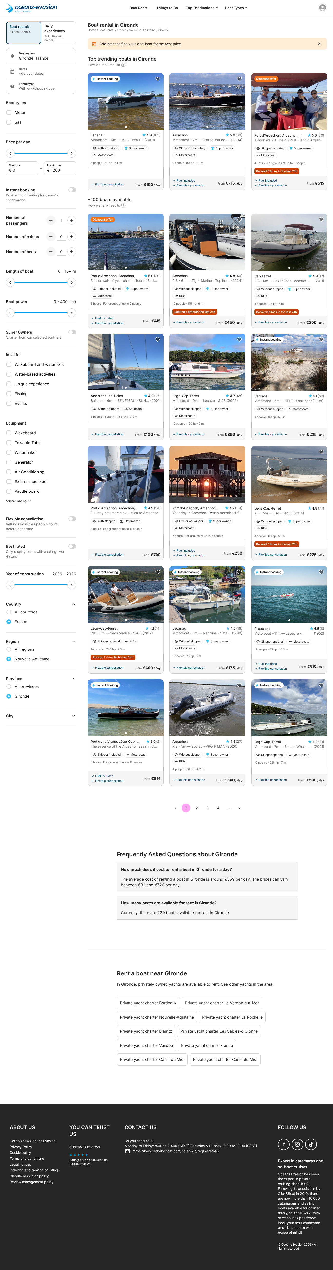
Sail (18, 122)
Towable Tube (27, 442)
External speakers (31, 481)
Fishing (21, 393)
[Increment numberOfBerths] (71, 251)
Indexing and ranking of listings (35, 1170)
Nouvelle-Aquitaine (142, 30)
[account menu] (322, 7)
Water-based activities (35, 374)
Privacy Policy (21, 1147)
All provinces (27, 686)
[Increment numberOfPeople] (71, 220)
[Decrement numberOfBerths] (51, 251)
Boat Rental (139, 8)
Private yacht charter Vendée (146, 1045)
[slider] (10, 153)
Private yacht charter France (207, 1045)
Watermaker (26, 452)
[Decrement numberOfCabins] (51, 236)
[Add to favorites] (158, 79)
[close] (319, 44)
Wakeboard (25, 432)
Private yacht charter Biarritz (146, 1031)
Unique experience (32, 383)
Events (21, 403)
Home (92, 30)
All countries (26, 612)
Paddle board (27, 491)
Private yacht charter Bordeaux (148, 1003)
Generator (24, 462)
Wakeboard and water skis (39, 364)
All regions (24, 649)
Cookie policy (20, 1152)
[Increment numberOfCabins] (71, 236)
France (122, 30)
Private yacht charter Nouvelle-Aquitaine (157, 1017)
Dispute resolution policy (29, 1176)
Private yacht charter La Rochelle (232, 1017)
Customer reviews (84, 1147)
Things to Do (167, 8)
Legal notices (20, 1164)
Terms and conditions (27, 1158)
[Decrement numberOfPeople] (51, 220)
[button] (126, 127)
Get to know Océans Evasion (32, 1141)
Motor (20, 112)
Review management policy (32, 1182)
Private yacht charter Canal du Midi (152, 1059)
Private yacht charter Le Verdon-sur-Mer (222, 1003)
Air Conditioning (29, 471)
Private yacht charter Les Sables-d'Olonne (219, 1031)
